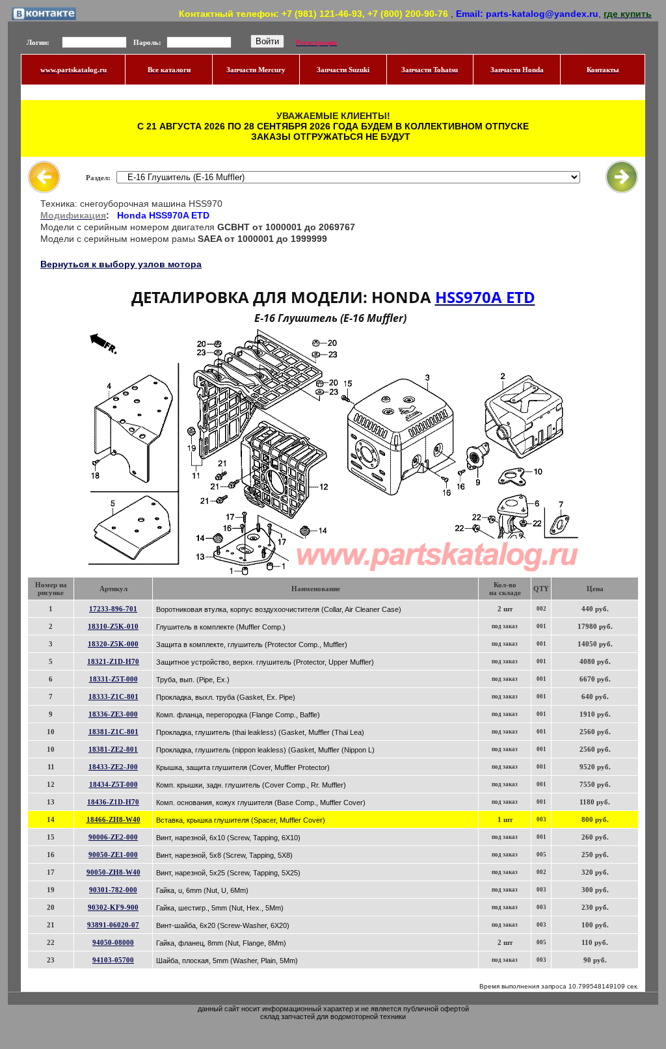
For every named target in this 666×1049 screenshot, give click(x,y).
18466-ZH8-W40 (113, 819)
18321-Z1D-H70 (113, 661)
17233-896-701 (113, 609)
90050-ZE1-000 (113, 854)
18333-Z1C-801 (113, 696)
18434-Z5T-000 (113, 784)
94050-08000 (113, 942)
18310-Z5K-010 (113, 626)
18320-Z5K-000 (113, 644)
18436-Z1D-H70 (113, 802)
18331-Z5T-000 (113, 679)
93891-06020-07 (113, 925)
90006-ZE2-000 (113, 837)
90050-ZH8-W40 (113, 872)
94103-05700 (113, 960)
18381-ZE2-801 (113, 749)
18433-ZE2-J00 (113, 767)
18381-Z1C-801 (113, 732)
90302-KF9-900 (113, 907)
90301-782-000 (113, 890)
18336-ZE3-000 (113, 714)
